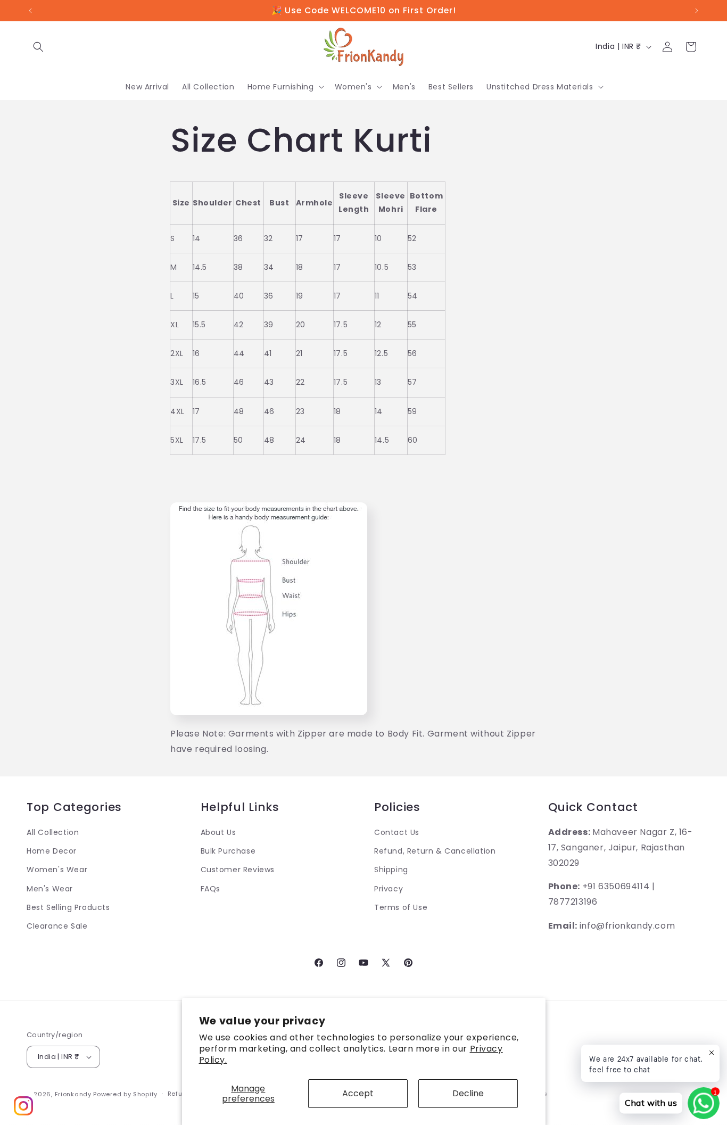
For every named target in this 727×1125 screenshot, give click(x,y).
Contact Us (396, 832)
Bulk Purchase (228, 851)
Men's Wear (50, 888)
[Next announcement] (696, 11)
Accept (358, 1093)
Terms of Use (400, 907)
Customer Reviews (238, 869)
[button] (38, 47)
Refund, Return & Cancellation (434, 851)
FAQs (210, 888)
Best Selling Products (68, 907)
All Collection (53, 832)
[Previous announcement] (30, 11)
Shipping (391, 869)
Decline (468, 1093)
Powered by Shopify (125, 1094)
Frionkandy (73, 1094)
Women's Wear (57, 869)
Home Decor (52, 851)
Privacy (388, 888)
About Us (218, 832)
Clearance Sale (57, 926)
